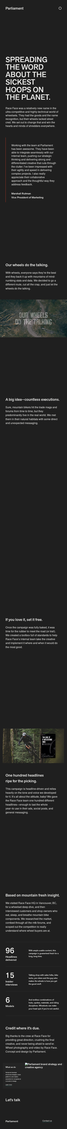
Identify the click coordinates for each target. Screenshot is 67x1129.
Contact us (47, 1120)
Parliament (12, 1121)
